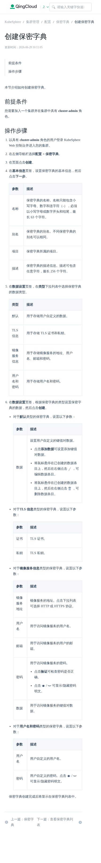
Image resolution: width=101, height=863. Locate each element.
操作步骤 (15, 71)
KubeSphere (13, 21)
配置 (47, 21)
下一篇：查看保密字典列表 (55, 822)
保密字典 (62, 21)
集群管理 (32, 21)
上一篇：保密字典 (22, 822)
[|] (23, 7)
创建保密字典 (84, 21)
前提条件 (15, 63)
